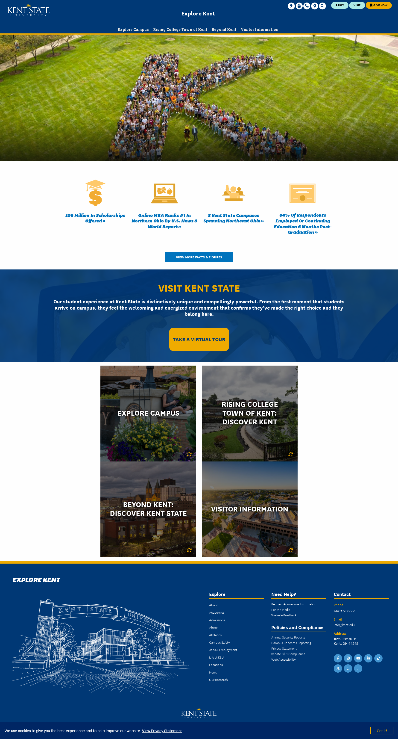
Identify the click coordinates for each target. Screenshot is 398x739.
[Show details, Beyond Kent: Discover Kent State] (189, 550)
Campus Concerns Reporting (291, 642)
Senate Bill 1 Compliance (288, 653)
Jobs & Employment (223, 649)
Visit (357, 5)
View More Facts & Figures (199, 257)
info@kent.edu (344, 624)
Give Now (380, 5)
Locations (216, 664)
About (213, 604)
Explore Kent (198, 13)
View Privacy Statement (162, 730)
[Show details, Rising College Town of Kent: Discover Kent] (291, 454)
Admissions (217, 619)
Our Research (218, 679)
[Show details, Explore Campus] (189, 454)
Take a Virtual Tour (199, 339)
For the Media (280, 609)
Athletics (215, 634)
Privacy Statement (284, 648)
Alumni (214, 627)
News (213, 672)
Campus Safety (219, 642)
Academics (216, 612)
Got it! (382, 730)
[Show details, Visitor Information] (291, 550)
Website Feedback (284, 615)
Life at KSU (216, 657)
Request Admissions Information (293, 603)
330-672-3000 (344, 610)
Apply (340, 5)
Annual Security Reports (288, 637)
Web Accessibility (283, 659)
